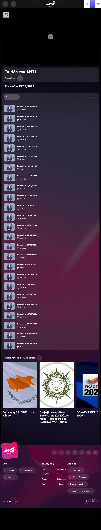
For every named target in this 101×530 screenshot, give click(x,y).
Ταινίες (44, 484)
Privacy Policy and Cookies (81, 491)
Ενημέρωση (61, 474)
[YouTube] (89, 452)
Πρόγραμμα (61, 479)
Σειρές (44, 479)
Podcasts (60, 484)
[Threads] (75, 452)
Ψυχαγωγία (61, 469)
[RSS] (96, 452)
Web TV (45, 474)
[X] (68, 452)
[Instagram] (61, 452)
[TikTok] (82, 452)
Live (43, 469)
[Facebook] (54, 452)
